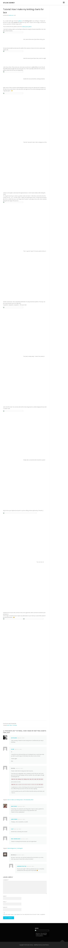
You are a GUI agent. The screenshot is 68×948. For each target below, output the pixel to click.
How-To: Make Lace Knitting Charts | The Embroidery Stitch (20, 799)
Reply (23, 737)
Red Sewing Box (15, 838)
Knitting (9, 725)
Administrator (21, 866)
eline (12, 749)
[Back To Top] (62, 941)
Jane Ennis (14, 819)
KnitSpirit (14, 806)
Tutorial (14, 725)
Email (5, 901)
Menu (64, 2)
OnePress (36, 944)
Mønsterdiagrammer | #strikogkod (15, 848)
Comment (6, 879)
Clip (12, 829)
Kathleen (14, 738)
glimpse (20, 20)
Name (5, 896)
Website (5, 907)
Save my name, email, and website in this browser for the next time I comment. (24, 914)
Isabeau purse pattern (26, 26)
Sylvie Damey (9, 3)
